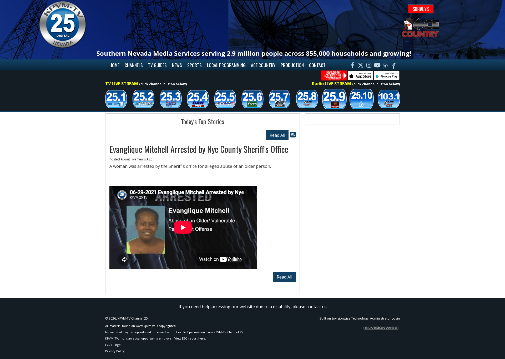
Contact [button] (317, 65)
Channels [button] (134, 65)
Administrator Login (385, 318)
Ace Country (263, 65)
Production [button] (292, 65)
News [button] (177, 65)
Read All (277, 135)
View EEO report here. (190, 338)
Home (114, 65)
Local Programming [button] (226, 65)
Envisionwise (341, 318)
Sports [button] (194, 65)
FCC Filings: (113, 345)
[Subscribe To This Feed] (293, 134)
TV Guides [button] (157, 65)
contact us (316, 307)
